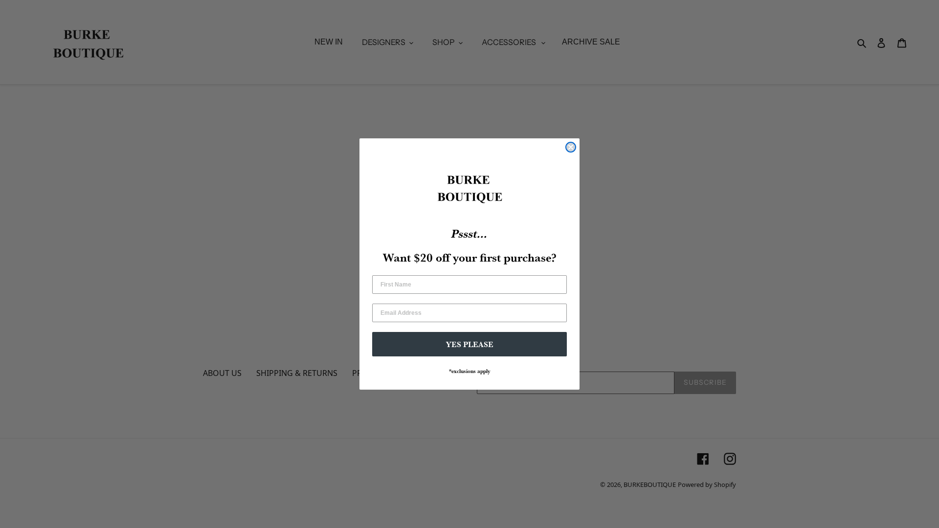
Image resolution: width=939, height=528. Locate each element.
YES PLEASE (469, 344)
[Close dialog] (571, 147)
